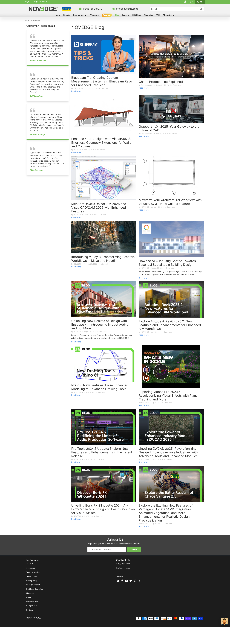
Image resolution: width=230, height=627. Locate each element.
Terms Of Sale (31, 576)
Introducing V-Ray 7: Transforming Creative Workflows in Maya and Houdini (103, 258)
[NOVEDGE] (44, 8)
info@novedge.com (126, 8)
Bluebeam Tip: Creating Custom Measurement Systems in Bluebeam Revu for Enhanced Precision (101, 81)
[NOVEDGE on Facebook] (122, 581)
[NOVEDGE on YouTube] (126, 581)
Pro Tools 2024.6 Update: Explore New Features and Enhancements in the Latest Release (101, 452)
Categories (78, 15)
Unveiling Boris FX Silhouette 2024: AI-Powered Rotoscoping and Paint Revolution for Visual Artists (103, 509)
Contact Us (30, 568)
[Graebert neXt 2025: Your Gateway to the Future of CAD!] (171, 109)
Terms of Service (33, 572)
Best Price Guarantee (34, 589)
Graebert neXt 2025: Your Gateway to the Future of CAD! (169, 128)
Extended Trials (32, 602)
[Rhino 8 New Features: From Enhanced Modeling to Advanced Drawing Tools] (103, 363)
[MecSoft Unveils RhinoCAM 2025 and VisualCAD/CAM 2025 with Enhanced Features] (103, 178)
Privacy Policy (31, 581)
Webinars (94, 15)
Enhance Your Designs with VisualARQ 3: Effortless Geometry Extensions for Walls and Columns (101, 142)
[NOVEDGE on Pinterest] (135, 581)
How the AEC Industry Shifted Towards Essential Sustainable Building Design (167, 262)
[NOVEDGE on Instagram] (139, 581)
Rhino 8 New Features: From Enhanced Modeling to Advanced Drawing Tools (99, 387)
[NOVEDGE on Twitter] (118, 581)
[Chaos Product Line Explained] (171, 56)
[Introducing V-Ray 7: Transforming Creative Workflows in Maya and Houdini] (103, 237)
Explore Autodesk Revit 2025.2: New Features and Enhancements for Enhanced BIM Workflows (170, 325)
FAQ (158, 15)
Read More (76, 91)
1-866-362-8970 (92, 8)
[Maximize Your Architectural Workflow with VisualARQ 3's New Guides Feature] (171, 176)
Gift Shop (136, 15)
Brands (66, 15)
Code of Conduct (33, 585)
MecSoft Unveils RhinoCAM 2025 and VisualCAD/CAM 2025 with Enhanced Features (98, 207)
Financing (148, 15)
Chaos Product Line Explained (161, 82)
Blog (117, 15)
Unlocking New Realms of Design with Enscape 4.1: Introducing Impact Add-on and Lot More (100, 324)
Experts (125, 15)
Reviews (29, 610)
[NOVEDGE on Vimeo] (131, 581)
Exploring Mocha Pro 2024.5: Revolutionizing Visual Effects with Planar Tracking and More (169, 395)
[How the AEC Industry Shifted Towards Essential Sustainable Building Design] (171, 239)
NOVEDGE (37, 618)
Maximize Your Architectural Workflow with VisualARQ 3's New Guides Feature (170, 202)
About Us (167, 15)
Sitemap (119, 576)
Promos (106, 15)
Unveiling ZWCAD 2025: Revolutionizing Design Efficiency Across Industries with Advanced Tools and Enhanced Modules (168, 452)
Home (57, 15)
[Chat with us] (224, 621)
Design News (31, 606)
